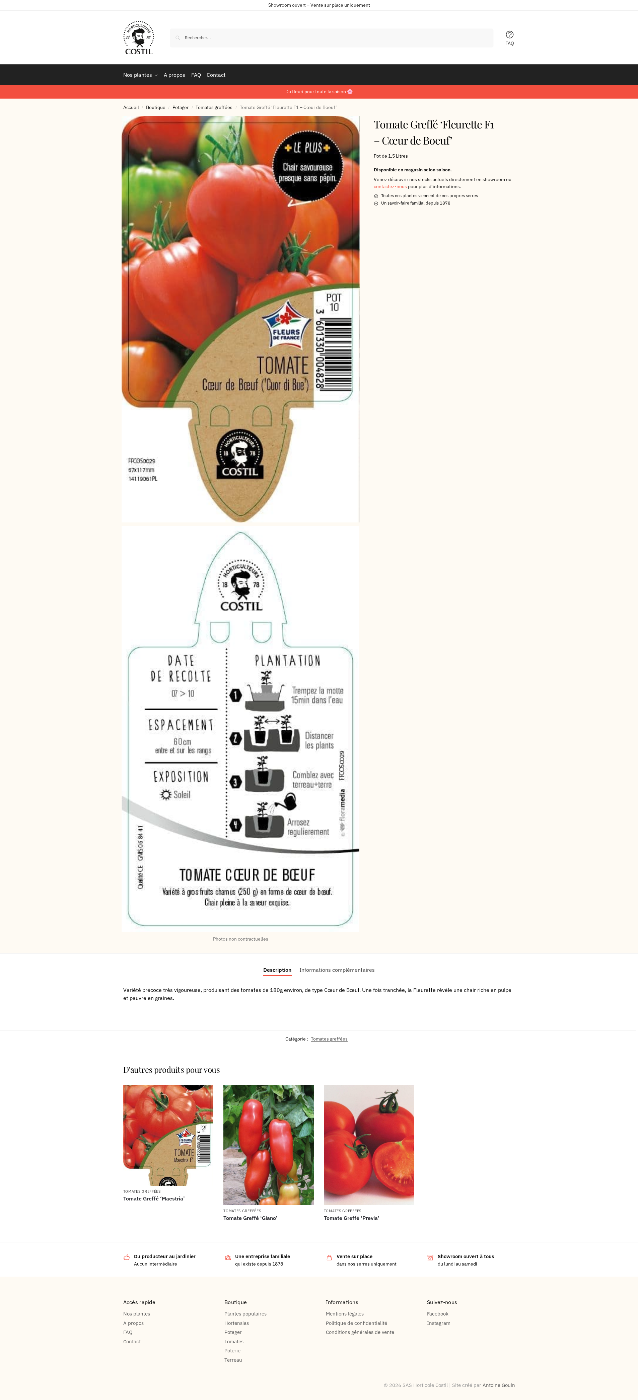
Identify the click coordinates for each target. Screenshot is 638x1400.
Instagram (438, 1323)
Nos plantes (136, 1313)
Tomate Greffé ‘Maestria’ (154, 1198)
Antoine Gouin (499, 1385)
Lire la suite (168, 1210)
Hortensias (236, 1323)
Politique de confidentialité (356, 1323)
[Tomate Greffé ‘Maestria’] (168, 1135)
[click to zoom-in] (241, 319)
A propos (133, 1323)
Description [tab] (277, 969)
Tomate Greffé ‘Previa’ (351, 1218)
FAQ (509, 43)
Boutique (155, 107)
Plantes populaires (245, 1313)
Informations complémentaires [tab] (337, 969)
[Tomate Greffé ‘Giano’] (268, 1145)
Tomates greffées (214, 107)
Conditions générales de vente (360, 1332)
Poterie (232, 1350)
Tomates (233, 1341)
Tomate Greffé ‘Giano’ (250, 1218)
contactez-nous (390, 187)
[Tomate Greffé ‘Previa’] (369, 1145)
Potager (180, 107)
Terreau (233, 1360)
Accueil (131, 107)
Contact (132, 1341)
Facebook (437, 1313)
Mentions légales (345, 1313)
